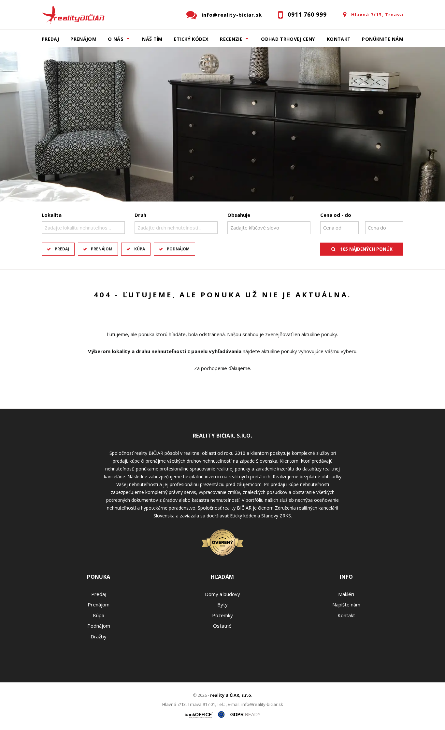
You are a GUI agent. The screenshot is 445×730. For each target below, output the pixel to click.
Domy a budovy (222, 594)
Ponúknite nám (382, 39)
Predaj (50, 39)
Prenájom (83, 39)
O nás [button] (115, 39)
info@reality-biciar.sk (232, 14)
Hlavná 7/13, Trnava (377, 14)
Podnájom (178, 249)
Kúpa (139, 249)
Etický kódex (191, 39)
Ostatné (222, 625)
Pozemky (222, 615)
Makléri (346, 594)
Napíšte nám (346, 604)
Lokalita (52, 215)
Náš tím (152, 39)
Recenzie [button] (231, 39)
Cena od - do (335, 215)
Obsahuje (238, 215)
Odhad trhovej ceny (288, 39)
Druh (140, 215)
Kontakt (339, 39)
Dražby (99, 636)
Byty (222, 604)
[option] (222, 124)
